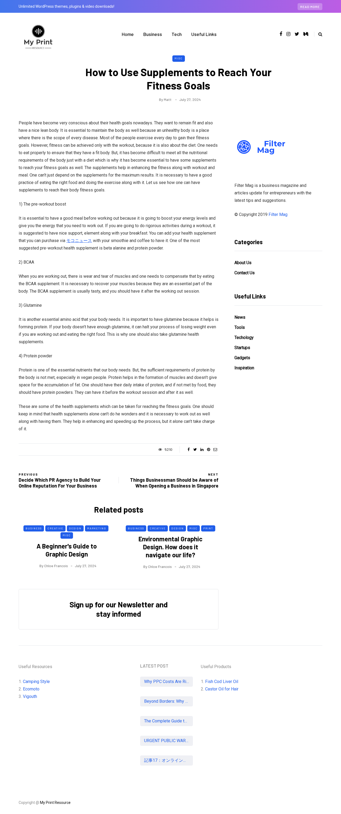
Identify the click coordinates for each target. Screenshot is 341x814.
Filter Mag (278, 214)
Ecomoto (31, 689)
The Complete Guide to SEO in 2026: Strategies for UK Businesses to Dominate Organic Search (168, 720)
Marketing (96, 528)
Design (75, 528)
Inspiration (244, 367)
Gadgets (242, 357)
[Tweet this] (195, 449)
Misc (178, 58)
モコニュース (79, 240)
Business (152, 34)
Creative (55, 528)
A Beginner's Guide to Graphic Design (66, 550)
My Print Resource (55, 802)
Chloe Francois (56, 565)
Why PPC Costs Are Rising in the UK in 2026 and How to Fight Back (168, 681)
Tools (239, 327)
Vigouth (30, 696)
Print (208, 528)
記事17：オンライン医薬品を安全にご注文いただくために (168, 760)
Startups (242, 347)
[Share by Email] (215, 449)
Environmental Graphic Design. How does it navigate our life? (170, 547)
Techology (244, 337)
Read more (310, 7)
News (239, 317)
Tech (177, 34)
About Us (242, 262)
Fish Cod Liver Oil (221, 681)
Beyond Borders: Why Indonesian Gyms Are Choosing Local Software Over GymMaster (168, 701)
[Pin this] (208, 449)
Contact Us (244, 272)
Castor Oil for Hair (221, 689)
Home (128, 34)
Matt (168, 99)
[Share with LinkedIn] (201, 449)
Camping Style (36, 681)
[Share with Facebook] (188, 449)
